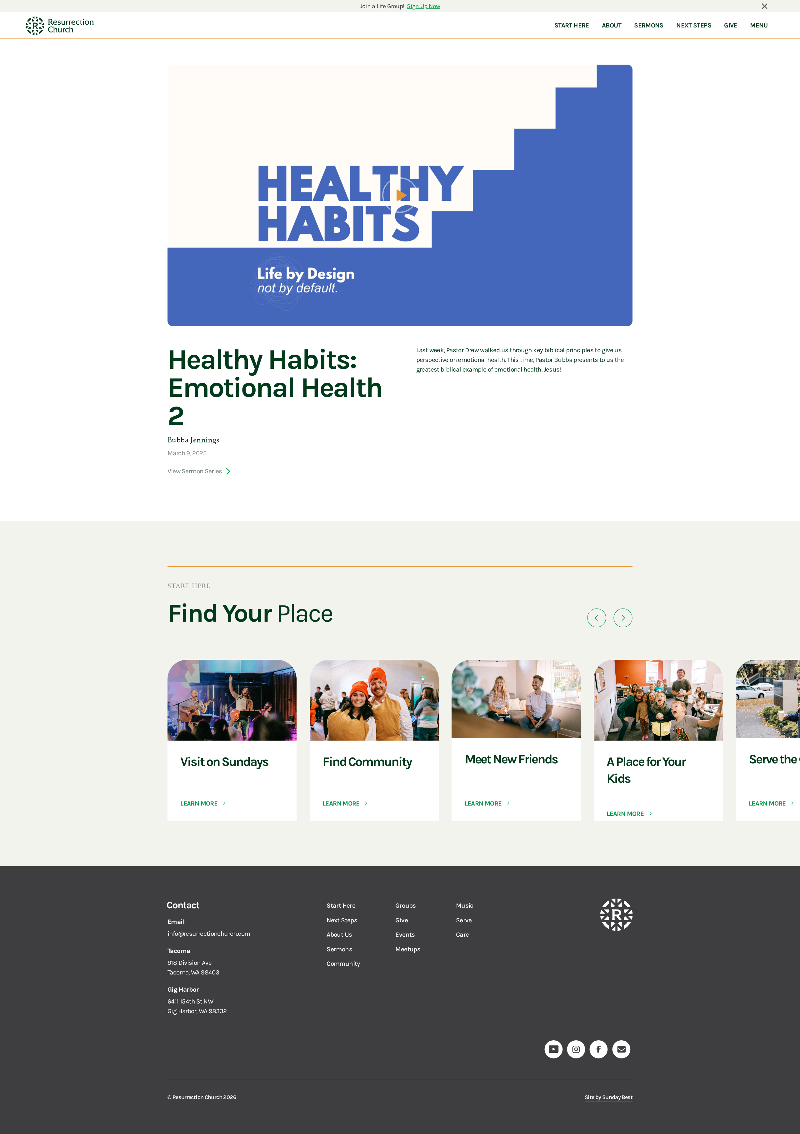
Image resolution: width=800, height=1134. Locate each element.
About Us (339, 934)
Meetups (407, 949)
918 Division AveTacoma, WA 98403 (193, 967)
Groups (405, 905)
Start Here (341, 905)
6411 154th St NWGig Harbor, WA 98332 (197, 1006)
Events (405, 934)
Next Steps (342, 920)
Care (462, 934)
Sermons (339, 949)
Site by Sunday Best (608, 1097)
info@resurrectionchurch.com (209, 933)
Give (401, 920)
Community (343, 963)
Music (464, 905)
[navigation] (60, 25)
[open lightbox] (400, 195)
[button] (597, 618)
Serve (464, 920)
